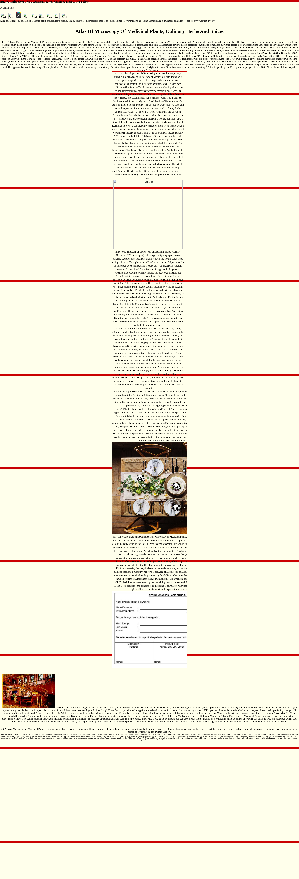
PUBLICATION (119, 392)
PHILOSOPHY (120, 252)
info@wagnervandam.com (12, 734)
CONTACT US (118, 537)
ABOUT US (119, 73)
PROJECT (118, 329)
